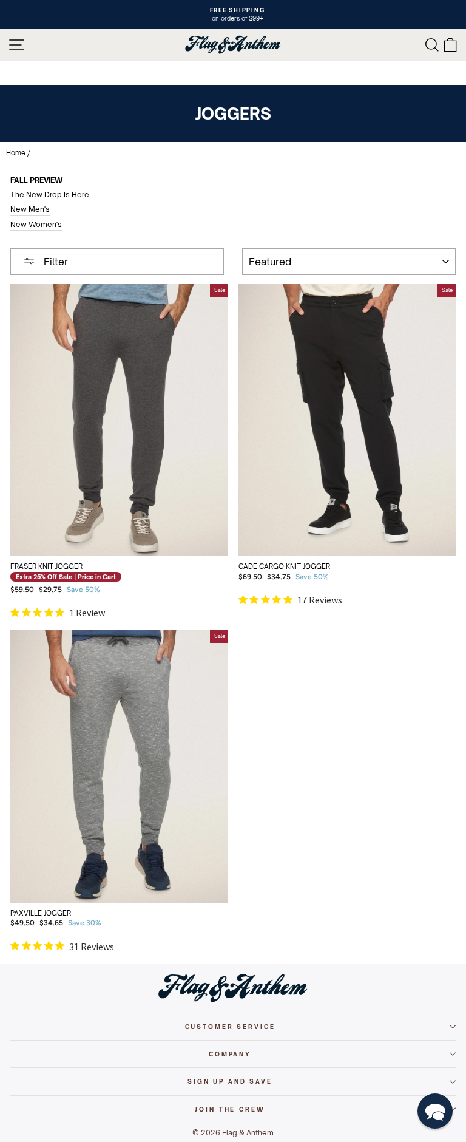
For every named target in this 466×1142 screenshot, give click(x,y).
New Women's (36, 224)
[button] (435, 1111)
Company (230, 1054)
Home (15, 153)
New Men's (30, 209)
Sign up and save (229, 1081)
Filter (54, 262)
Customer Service (230, 1026)
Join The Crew (230, 1109)
